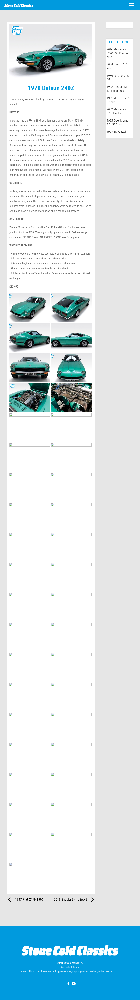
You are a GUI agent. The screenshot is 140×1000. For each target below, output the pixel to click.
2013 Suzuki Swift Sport (70, 899)
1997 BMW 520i (116, 131)
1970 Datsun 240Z (51, 88)
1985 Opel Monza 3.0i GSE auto (117, 122)
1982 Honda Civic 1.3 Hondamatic (117, 89)
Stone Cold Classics (68, 962)
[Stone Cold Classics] (18, 5)
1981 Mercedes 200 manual (119, 100)
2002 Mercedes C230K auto (116, 111)
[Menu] (131, 5)
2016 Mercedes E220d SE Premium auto (118, 53)
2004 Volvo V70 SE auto (118, 66)
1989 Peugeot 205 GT (118, 77)
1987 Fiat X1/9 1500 (29, 899)
